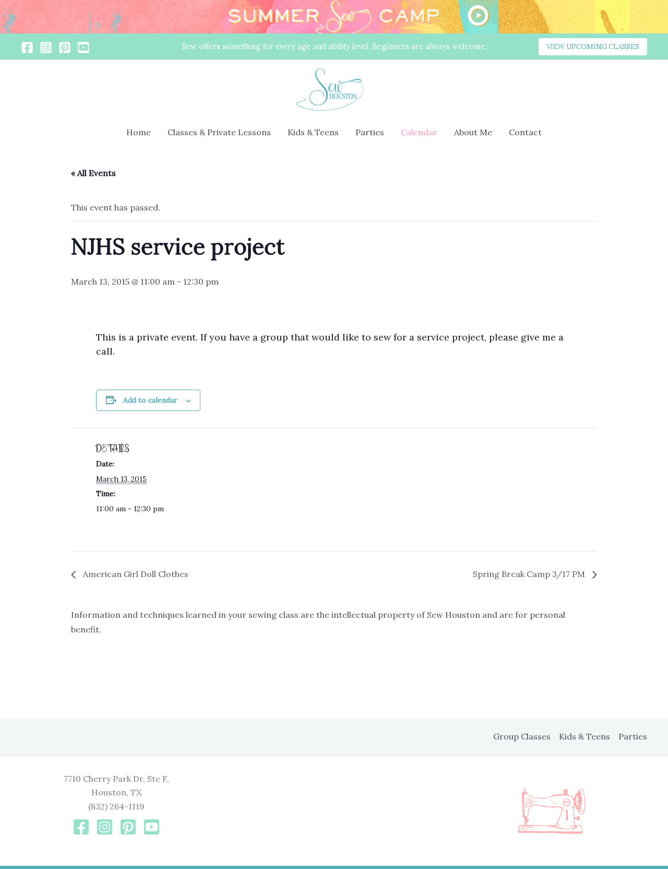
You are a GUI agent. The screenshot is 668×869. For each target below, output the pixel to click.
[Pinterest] (64, 47)
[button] (593, 46)
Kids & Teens (313, 132)
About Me (473, 132)
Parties (369, 132)
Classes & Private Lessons (219, 132)
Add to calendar (150, 400)
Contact (525, 132)
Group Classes (522, 736)
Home (138, 132)
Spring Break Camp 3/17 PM (530, 574)
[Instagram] (46, 47)
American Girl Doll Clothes (134, 574)
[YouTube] (83, 47)
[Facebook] (27, 47)
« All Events (93, 173)
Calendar (419, 132)
